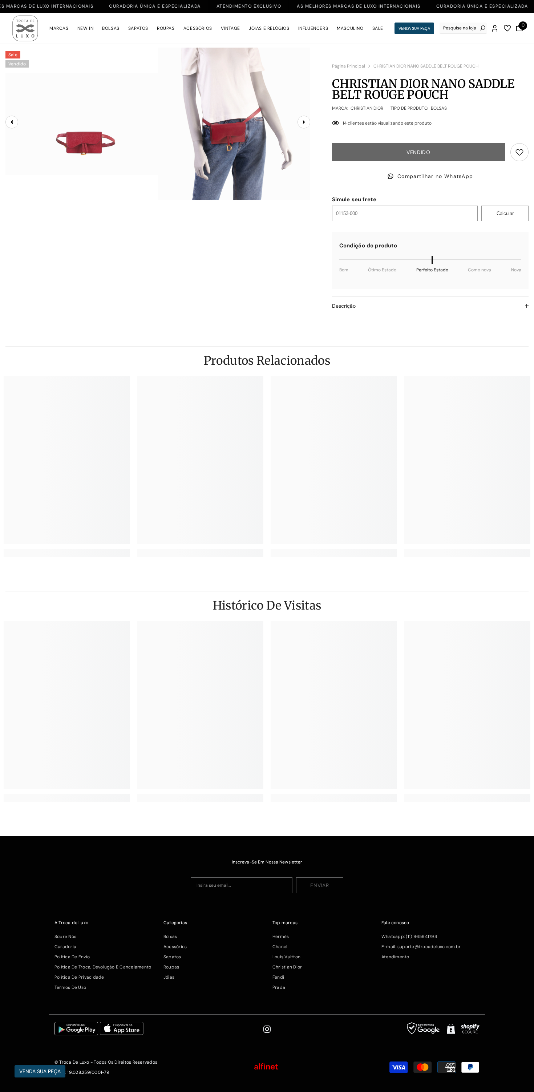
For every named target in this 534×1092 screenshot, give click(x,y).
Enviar (319, 885)
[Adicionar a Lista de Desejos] (519, 152)
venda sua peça (414, 28)
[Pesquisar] (463, 28)
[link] (67, 553)
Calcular (505, 213)
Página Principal (348, 66)
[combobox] (460, 28)
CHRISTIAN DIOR (367, 108)
